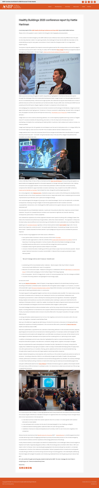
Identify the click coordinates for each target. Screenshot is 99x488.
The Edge (58, 237)
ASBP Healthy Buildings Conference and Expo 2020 (45, 30)
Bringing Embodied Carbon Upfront (41, 288)
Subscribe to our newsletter (89, 481)
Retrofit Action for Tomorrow (45, 435)
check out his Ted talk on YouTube (28, 190)
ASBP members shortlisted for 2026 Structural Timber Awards (19, 1)
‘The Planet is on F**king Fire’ (59, 112)
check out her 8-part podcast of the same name (55, 52)
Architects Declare (32, 225)
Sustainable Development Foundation (62, 239)
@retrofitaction (60, 435)
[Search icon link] (94, 6)
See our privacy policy (8, 484)
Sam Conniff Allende (56, 181)
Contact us (94, 484)
